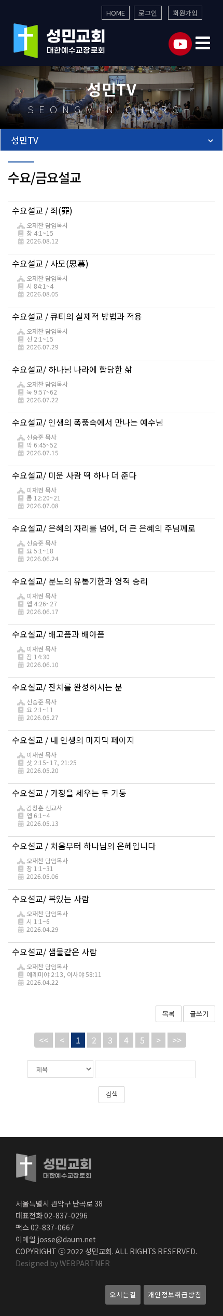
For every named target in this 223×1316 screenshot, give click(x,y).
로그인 (147, 13)
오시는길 (122, 1294)
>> (177, 1040)
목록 (168, 1014)
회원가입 (185, 13)
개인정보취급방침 (175, 1294)
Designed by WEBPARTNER (63, 1263)
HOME (115, 13)
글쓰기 (199, 1014)
